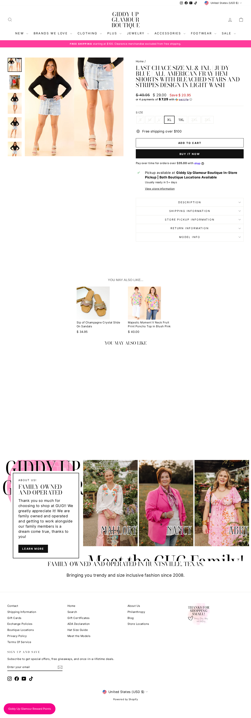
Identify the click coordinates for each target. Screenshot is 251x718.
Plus (113, 33)
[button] (190, 99)
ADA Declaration (78, 624)
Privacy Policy (17, 636)
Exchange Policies (20, 624)
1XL (181, 120)
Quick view (35, 406)
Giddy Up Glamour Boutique (126, 19)
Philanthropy (136, 612)
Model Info (189, 237)
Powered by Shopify (125, 699)
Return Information (190, 228)
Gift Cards (14, 618)
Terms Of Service (19, 642)
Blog (131, 618)
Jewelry (136, 33)
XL (169, 120)
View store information (160, 188)
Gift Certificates (78, 618)
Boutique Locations (20, 630)
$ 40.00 (133, 332)
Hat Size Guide (77, 630)
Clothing (88, 33)
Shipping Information (21, 612)
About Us (134, 606)
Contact (12, 606)
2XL (194, 120)
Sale (227, 33)
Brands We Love (51, 33)
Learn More (33, 548)
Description (189, 202)
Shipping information (189, 210)
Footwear (202, 33)
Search (72, 612)
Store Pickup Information (189, 219)
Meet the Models (79, 636)
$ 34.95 (82, 332)
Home (140, 61)
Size (139, 112)
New (20, 33)
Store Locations (138, 624)
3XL (208, 120)
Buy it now (190, 153)
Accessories (169, 33)
